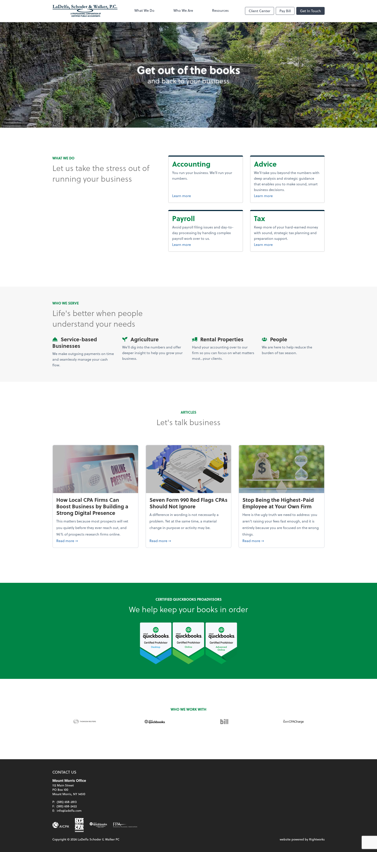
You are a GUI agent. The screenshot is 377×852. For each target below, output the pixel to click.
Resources (220, 10)
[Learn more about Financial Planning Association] (125, 825)
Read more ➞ (95, 540)
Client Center (259, 10)
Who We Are (183, 10)
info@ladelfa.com (69, 810)
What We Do (144, 10)
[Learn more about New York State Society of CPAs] (79, 825)
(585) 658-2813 (67, 802)
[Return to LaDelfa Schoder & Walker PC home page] (85, 10)
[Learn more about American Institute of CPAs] (60, 825)
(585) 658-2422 (67, 806)
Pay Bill (285, 10)
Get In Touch (310, 10)
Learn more (198, 195)
